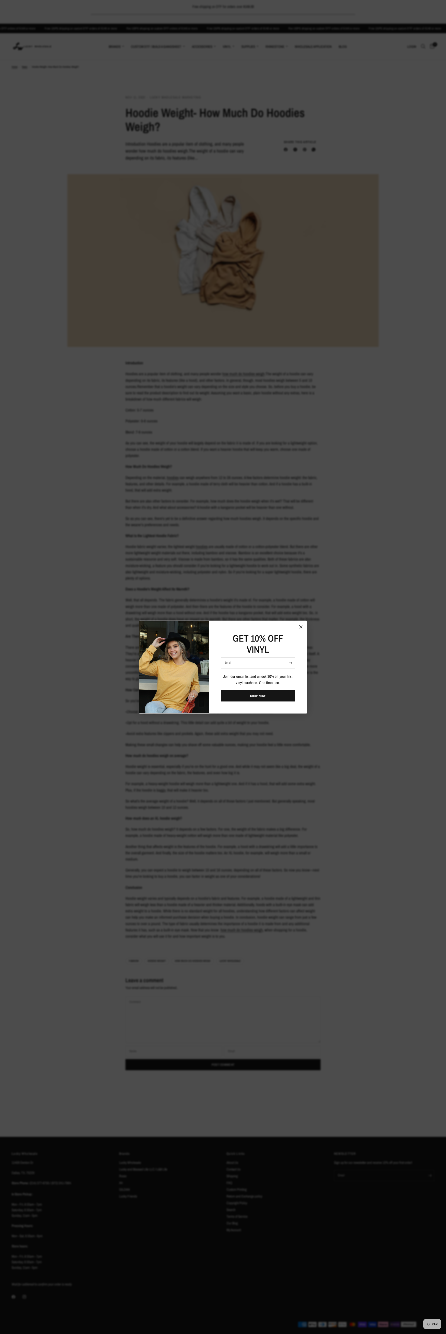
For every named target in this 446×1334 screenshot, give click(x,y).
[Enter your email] (290, 662)
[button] (258, 695)
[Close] (300, 626)
